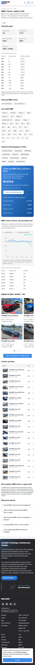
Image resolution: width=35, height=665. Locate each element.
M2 (11, 123)
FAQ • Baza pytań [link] (22, 618)
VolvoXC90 (5, 158)
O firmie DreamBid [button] (8, 578)
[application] (17, 247)
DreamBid (3, 8)
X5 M (28, 130)
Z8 (3, 138)
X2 (20, 127)
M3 (17, 123)
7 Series (26, 120)
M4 (22, 123)
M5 (28, 123)
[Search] (25, 2)
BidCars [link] (20, 642)
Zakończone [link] (4, 645)
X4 (9, 130)
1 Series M (13, 113)
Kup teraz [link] (3, 639)
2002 (29, 113)
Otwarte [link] (3, 637)
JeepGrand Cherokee (7, 150)
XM (20, 134)
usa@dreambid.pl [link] (5, 608)
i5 (18, 138)
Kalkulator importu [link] (23, 625)
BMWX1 (4, 161)
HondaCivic (24, 158)
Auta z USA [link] (21, 647)
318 (12, 116)
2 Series (22, 113)
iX (3, 141)
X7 (15, 134)
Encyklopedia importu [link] (23, 623)
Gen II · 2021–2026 (7, 103)
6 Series (18, 120)
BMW (15, 8)
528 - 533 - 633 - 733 (7, 120)
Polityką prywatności (21, 652)
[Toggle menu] (32, 2)
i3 (8, 138)
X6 (3, 134)
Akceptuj (17, 660)
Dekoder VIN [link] (21, 628)
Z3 (25, 134)
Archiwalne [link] (4, 647)
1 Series (5, 113)
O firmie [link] (3, 618)
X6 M (9, 134)
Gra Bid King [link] (4, 625)
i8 (27, 138)
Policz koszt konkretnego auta (13, 192)
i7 (23, 138)
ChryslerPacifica (6, 154)
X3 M (4, 130)
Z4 (31, 134)
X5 (21, 130)
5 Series (19, 116)
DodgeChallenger (25, 154)
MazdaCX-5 (15, 154)
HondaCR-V (11, 161)
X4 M (15, 130)
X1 (14, 127)
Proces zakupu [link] (22, 620)
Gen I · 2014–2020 (20, 103)
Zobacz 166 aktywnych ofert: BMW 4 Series (17, 356)
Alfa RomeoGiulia (14, 158)
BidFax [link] (20, 645)
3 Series (5, 116)
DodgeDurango (18, 150)
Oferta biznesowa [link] (5, 623)
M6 (3, 127)
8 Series (5, 123)
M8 (9, 127)
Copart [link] (20, 637)
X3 (26, 127)
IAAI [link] (19, 639)
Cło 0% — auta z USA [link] (23, 631)
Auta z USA (9, 8)
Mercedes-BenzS (21, 161)
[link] (3, 604)
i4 (13, 138)
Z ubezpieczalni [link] (5, 642)
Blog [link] (2, 620)
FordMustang (27, 150)
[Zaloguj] (28, 2)
